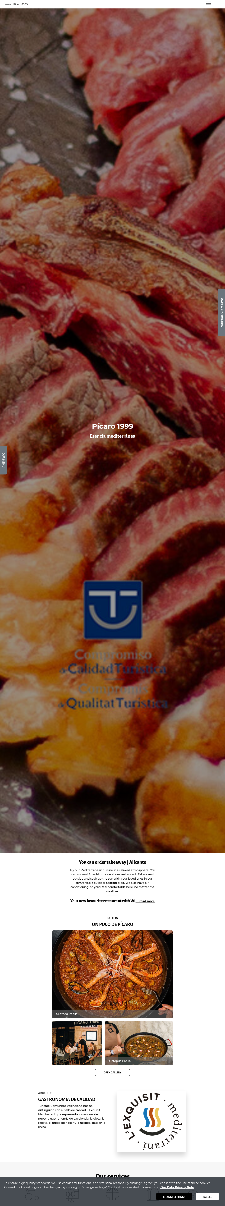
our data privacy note (177, 1187)
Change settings (174, 1197)
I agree (207, 1197)
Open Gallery (112, 1072)
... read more (145, 901)
